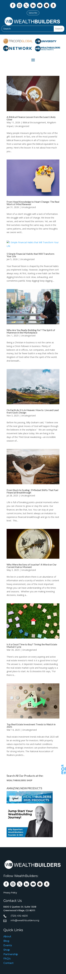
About (7, 936)
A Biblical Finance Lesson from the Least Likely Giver (31, 118)
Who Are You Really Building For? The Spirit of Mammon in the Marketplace (31, 331)
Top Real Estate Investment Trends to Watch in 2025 (31, 725)
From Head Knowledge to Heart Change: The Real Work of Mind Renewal (33, 203)
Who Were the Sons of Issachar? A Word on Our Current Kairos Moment (32, 565)
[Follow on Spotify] (46, 5)
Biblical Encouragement (34, 122)
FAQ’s (7, 958)
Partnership (10, 954)
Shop (6, 949)
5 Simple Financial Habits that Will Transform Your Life (30, 255)
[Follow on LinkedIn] (33, 5)
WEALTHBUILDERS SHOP (19, 780)
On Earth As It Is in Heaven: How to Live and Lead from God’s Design (33, 411)
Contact (8, 963)
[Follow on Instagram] (19, 5)
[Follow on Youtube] (40, 5)
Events (7, 945)
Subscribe (33, 13)
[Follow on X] (26, 5)
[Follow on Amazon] (53, 5)
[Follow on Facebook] (13, 5)
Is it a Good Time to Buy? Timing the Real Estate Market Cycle (32, 645)
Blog (6, 940)
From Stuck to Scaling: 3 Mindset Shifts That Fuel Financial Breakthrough (32, 491)
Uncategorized (22, 126)
